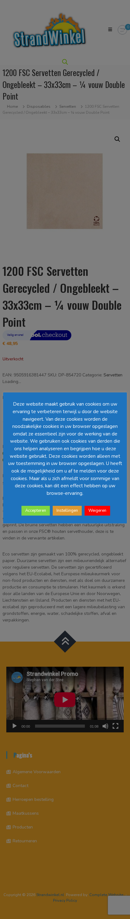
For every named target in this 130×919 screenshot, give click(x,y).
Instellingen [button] (67, 510)
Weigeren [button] (97, 510)
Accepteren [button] (35, 510)
